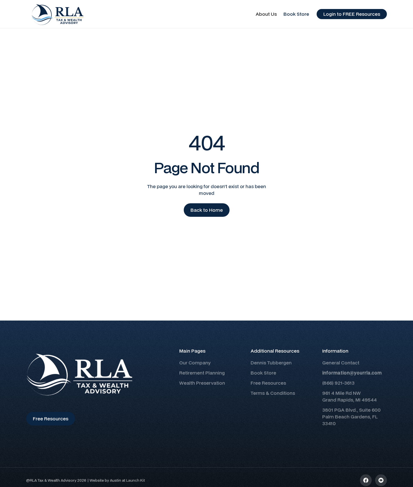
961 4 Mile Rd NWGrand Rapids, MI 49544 (349, 396)
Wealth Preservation (202, 383)
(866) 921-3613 (338, 383)
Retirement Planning (202, 372)
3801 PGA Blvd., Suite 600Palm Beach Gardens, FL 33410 (351, 417)
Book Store (296, 14)
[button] (266, 14)
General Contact (340, 362)
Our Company (195, 362)
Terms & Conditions (273, 393)
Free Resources (268, 383)
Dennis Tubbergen (271, 362)
